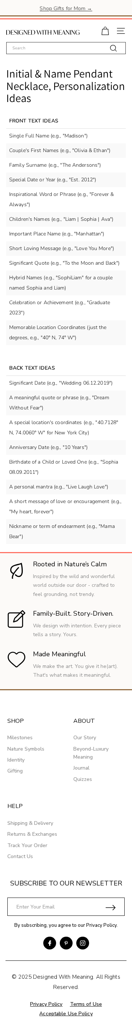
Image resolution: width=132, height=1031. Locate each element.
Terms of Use (86, 1004)
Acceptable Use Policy (65, 1013)
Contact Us (20, 856)
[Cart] (105, 30)
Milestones (20, 737)
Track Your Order (27, 845)
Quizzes (82, 779)
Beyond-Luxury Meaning (91, 752)
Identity (16, 759)
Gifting (15, 770)
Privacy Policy (101, 925)
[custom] (49, 943)
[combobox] (66, 48)
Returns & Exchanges (32, 834)
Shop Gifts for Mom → (66, 7)
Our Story (84, 737)
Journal (81, 767)
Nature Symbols (25, 748)
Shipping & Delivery (30, 823)
